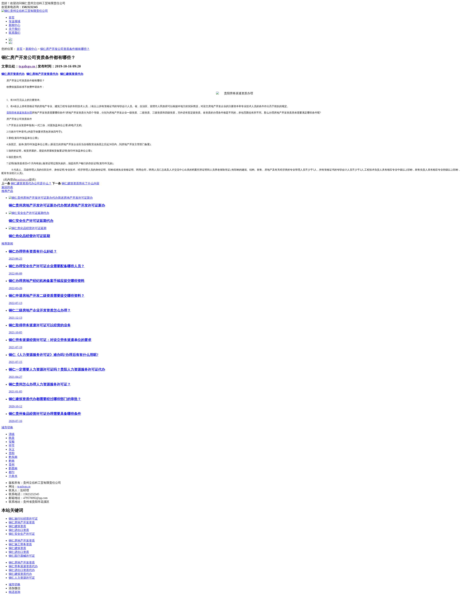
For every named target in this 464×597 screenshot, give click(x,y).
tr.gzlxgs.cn (27, 66)
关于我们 (14, 28)
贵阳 (11, 453)
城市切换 (7, 427)
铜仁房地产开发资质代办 (42, 73)
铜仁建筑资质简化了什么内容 (80, 183)
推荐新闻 (7, 243)
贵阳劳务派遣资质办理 (19, 112)
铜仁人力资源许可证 (22, 577)
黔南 (11, 460)
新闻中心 (14, 25)
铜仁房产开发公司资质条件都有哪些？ (65, 48)
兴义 (11, 449)
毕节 (11, 445)
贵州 (11, 464)
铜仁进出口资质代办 (22, 570)
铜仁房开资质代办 (13, 73)
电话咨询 (14, 592)
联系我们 (14, 32)
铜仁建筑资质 (17, 526)
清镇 (11, 434)
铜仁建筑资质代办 (71, 73)
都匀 (11, 472)
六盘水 (13, 476)
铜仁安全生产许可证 (22, 533)
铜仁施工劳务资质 (20, 544)
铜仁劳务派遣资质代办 (23, 566)
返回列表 (7, 187)
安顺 (11, 441)
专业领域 (14, 21)
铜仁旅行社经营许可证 (23, 518)
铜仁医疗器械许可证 (22, 555)
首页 (11, 17)
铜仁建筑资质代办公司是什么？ (31, 183)
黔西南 (13, 468)
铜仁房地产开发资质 (22, 522)
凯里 (11, 437)
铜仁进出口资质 (19, 530)
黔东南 (13, 456)
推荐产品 (7, 191)
